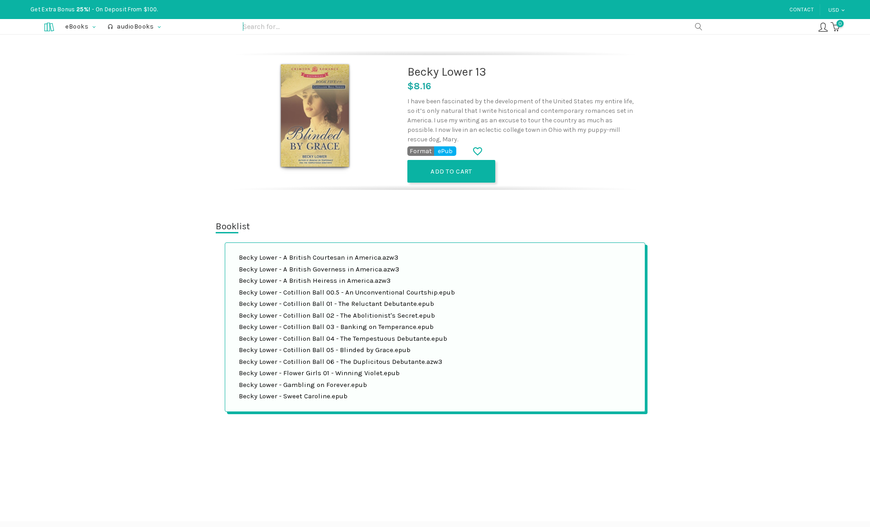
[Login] (823, 26)
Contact (801, 9)
